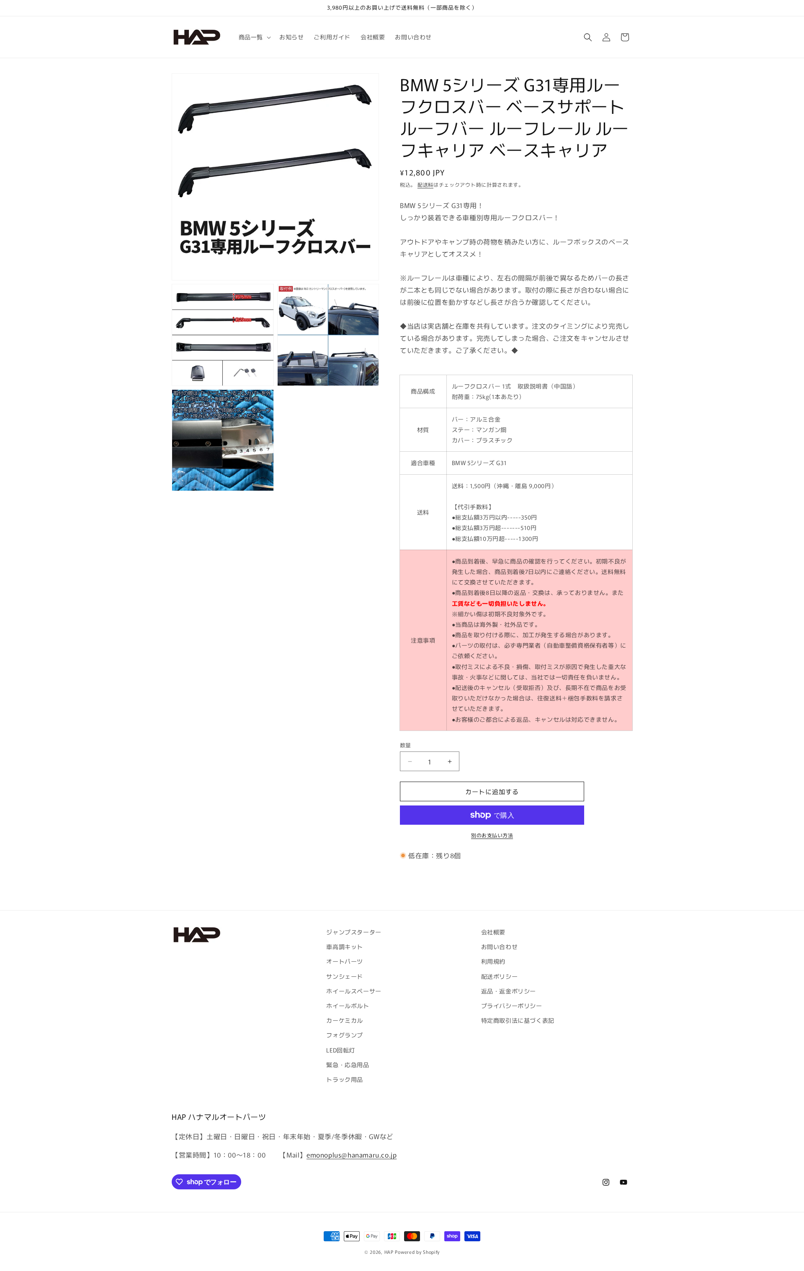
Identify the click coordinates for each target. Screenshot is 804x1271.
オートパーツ (344, 961)
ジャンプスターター (353, 932)
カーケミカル (344, 1020)
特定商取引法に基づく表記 (517, 1020)
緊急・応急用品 (347, 1064)
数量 (405, 745)
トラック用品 (344, 1079)
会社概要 (493, 932)
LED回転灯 (340, 1049)
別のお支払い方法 (492, 835)
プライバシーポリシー (511, 1005)
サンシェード (344, 976)
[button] (254, 37)
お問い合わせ (499, 946)
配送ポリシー (499, 976)
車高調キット (344, 946)
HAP (389, 1251)
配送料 (425, 184)
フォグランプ (344, 1035)
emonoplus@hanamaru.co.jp (352, 1155)
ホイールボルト (347, 1005)
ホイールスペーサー (353, 990)
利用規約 (493, 961)
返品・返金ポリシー (508, 990)
